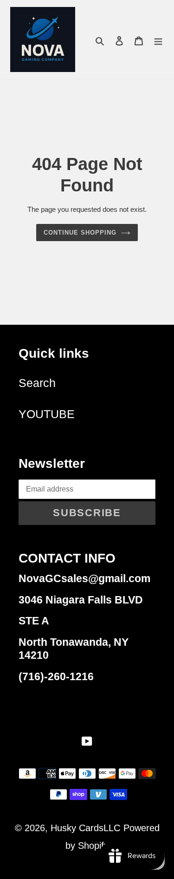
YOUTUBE (47, 413)
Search (37, 382)
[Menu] (158, 40)
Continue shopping (80, 232)
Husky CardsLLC (85, 828)
